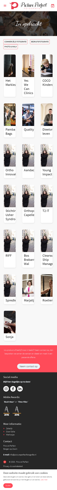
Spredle (11, 300)
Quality (29, 129)
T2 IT (45, 211)
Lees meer (44, 480)
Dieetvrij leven (48, 131)
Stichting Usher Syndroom (13, 215)
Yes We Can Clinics (28, 87)
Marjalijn (30, 300)
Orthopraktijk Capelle (33, 213)
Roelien (47, 300)
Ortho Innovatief (13, 172)
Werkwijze (10, 434)
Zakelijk (9, 428)
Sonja (9, 337)
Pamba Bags (10, 131)
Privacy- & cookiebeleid (13, 466)
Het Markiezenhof (15, 83)
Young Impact (47, 172)
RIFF (9, 256)
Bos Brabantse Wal (31, 260)
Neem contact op (28, 366)
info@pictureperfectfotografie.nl (23, 454)
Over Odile (10, 431)
